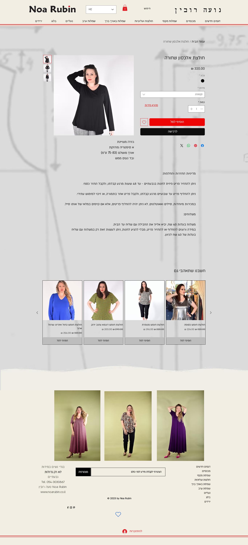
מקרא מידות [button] (151, 105)
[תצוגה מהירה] (186, 300)
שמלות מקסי (203, 475)
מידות (201, 88)
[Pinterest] (74, 507)
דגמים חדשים (203, 466)
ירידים (207, 501)
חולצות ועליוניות (202, 479)
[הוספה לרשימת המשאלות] (144, 122)
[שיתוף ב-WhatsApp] (188, 145)
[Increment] (191, 109)
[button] (124, 8)
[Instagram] (71, 507)
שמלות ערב (204, 488)
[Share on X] (182, 145)
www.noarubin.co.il (53, 492)
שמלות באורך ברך (200, 484)
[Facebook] (67, 507)
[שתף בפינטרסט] (195, 145)
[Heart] (118, 514)
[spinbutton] (197, 109)
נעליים (207, 493)
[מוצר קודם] (211, 312)
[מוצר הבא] (37, 312)
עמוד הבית (198, 42)
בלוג (208, 497)
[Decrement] (202, 109)
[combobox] (172, 94)
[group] (124, 312)
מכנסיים (206, 471)
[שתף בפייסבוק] (202, 145)
